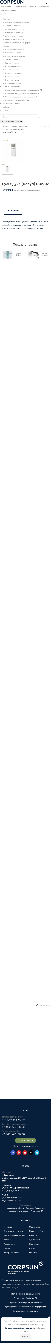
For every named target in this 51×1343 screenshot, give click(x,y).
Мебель (7, 1239)
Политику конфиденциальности (20, 1328)
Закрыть (25, 1336)
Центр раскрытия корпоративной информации (25, 1306)
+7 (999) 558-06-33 (13, 1127)
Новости (32, 6)
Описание (13, 210)
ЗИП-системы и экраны (14, 1235)
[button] (25, 1140)
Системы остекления (13, 1231)
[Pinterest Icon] (18, 1152)
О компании (6, 6)
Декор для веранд (12, 1252)
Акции (32, 1248)
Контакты (33, 1252)
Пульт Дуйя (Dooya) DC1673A (19, 256)
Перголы (8, 1227)
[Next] (47, 126)
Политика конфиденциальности (25, 1293)
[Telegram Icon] (37, 1152)
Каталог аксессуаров (19, 126)
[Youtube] (24, 1152)
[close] (49, 1005)
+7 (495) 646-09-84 (13, 1119)
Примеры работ (20, 6)
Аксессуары (9, 1244)
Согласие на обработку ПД (26, 1298)
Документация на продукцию (25, 1311)
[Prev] (43, 126)
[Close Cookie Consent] (49, 1317)
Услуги (7, 1248)
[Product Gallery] (22, 158)
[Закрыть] (46, 4)
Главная (5, 126)
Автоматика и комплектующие (13, 129)
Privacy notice (43, 1005)
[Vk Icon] (12, 1152)
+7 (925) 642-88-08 (13, 1134)
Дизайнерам (44, 6)
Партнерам (34, 1244)
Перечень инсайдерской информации (25, 1302)
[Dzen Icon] (31, 1152)
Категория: (7, 190)
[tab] (13, 211)
